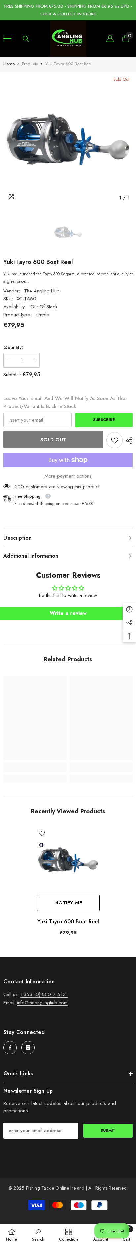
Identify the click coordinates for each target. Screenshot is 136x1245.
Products (30, 64)
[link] (114, 440)
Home (9, 64)
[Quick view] (42, 845)
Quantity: (13, 347)
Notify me (68, 902)
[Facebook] (10, 1047)
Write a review (68, 613)
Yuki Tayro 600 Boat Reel (68, 921)
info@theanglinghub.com (42, 1002)
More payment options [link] (68, 476)
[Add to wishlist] (42, 833)
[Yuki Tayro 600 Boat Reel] (68, 859)
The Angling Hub (42, 290)
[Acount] (110, 38)
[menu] (7, 38)
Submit (108, 1130)
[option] (68, 139)
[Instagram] (28, 1047)
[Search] (26, 39)
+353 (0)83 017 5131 (44, 994)
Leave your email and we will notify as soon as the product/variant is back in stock (64, 402)
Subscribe (104, 420)
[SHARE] (128, 440)
